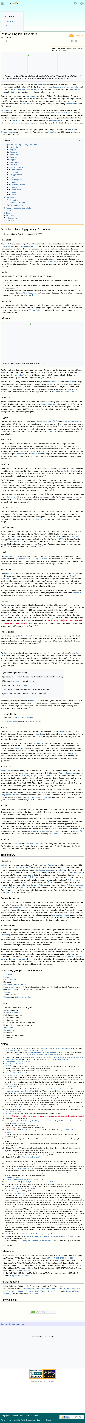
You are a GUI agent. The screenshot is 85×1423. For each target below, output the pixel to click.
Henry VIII (46, 249)
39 (11, 887)
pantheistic (38, 734)
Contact (48, 1420)
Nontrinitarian (40, 844)
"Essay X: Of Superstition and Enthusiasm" (29, 1107)
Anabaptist (5, 244)
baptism (45, 831)
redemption (51, 382)
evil (42, 382)
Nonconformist (8, 1030)
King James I (5, 110)
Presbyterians (8, 987)
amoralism (17, 748)
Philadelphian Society (29, 636)
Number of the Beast (36, 519)
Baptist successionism (32, 293)
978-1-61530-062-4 (67, 1258)
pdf (35, 1294)
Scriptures (57, 831)
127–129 (50, 1258)
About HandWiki (19, 1420)
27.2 (13, 1152)
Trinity (66, 915)
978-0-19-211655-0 (37, 1050)
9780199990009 (53, 1055)
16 (13, 482)
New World (30, 96)
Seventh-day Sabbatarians (49, 775)
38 (31, 877)
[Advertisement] (42, 1353)
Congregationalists (8, 132)
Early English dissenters (19, 1276)
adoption (62, 870)
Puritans (7, 605)
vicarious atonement (19, 959)
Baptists (71, 129)
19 (11, 513)
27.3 (16, 1152)
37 (56, 874)
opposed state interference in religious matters (62, 87)
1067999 (25, 1270)
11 (54, 421)
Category (4, 1324)
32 (43, 799)
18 (46, 494)
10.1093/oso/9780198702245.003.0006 (20, 1189)
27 (54, 660)
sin (39, 382)
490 (24, 1050)
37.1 (10, 1190)
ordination (37, 118)
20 (61, 538)
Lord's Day (25, 775)
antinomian (75, 536)
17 (52, 490)
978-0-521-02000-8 (15, 1111)
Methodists (52, 132)
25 (36, 625)
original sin (78, 872)
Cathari (3, 617)
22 (5, 546)
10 (73, 391)
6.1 (9, 1065)
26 (40, 643)
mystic (63, 471)
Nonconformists (54, 120)
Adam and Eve (11, 497)
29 (45, 745)
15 (44, 475)
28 (40, 721)
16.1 (10, 1113)
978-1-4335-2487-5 (20, 1193)
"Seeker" (9, 1179)
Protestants (42, 84)
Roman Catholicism (37, 310)
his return (24, 821)
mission (7, 694)
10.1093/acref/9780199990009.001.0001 (28, 1055)
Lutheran (71, 382)
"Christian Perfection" (29, 1234)
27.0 (7, 1152)
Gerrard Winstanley (72, 421)
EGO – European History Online (47, 1291)
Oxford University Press (12, 1050)
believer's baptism (26, 246)
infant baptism (6, 246)
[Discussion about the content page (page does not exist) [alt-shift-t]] (6, 41)
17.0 (7, 1115)
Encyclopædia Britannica (22, 1179)
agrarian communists (44, 421)
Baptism (33, 251)
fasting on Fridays (37, 885)
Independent (8, 1028)
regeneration (22, 685)
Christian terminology (17, 1324)
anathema (51, 261)
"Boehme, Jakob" (11, 1073)
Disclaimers (30, 1420)
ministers (15, 120)
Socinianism (17, 844)
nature (77, 497)
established (26, 104)
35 (78, 833)
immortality (40, 743)
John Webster (18, 541)
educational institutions (30, 89)
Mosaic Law (72, 753)
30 (25, 750)
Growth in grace (75, 880)
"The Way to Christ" (12, 1075)
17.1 (10, 1115)
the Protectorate (71, 104)
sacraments (32, 831)
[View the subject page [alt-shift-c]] (2, 41)
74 (7, 1238)
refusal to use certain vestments (20, 123)
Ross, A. (8, 1127)
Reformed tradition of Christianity (39, 797)
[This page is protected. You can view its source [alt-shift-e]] (72, 41)
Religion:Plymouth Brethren (23, 718)
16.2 (13, 1113)
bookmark (80, 35)
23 (43, 546)
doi (14, 1055)
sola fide (57, 392)
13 (59, 426)
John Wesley (36, 454)
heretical (63, 731)
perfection (32, 701)
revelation (19, 375)
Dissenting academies (11, 1013)
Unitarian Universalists (23, 997)
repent (17, 681)
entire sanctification (21, 867)
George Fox (54, 834)
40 (32, 892)
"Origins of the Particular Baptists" (39, 1066)
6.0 (7, 1065)
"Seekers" (9, 1177)
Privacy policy (6, 1420)
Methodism (5, 865)
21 (6, 541)
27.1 (10, 1152)
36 (30, 867)
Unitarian (29, 844)
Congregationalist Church (10, 795)
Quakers (24, 132)
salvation (75, 831)
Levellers (7, 556)
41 (68, 919)
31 (63, 785)
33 (56, 828)
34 (81, 831)
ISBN (29, 1050)
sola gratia (67, 392)
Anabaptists (7, 974)
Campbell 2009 (11, 1086)
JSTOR (19, 1270)
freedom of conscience (21, 907)
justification (40, 870)
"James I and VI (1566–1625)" (16, 1061)
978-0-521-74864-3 (61, 1059)
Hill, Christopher (11, 1130)
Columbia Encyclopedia (27, 1073)
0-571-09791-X (20, 1123)
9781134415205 (24, 1168)
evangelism (76, 593)
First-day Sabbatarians (67, 773)
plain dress (26, 885)
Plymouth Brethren (11, 722)
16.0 (7, 1113)
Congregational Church (49, 404)
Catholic (14, 92)
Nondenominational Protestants (15, 984)
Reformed (11, 989)
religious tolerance (42, 559)
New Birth (4, 867)
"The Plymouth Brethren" (30, 1157)
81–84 (66, 1130)
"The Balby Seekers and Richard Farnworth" (37, 1182)
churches (17, 89)
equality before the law (23, 559)
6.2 (11, 1065)
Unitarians (7, 997)
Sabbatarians (6, 770)
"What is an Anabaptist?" (14, 1064)
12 (56, 421)
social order (31, 429)
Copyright (40, 1420)
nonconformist (51, 431)
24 (9, 614)
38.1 (10, 1233)
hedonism (60, 612)
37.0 (7, 1190)
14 (9, 458)
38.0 (7, 1233)
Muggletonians (9, 573)
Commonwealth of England (63, 113)
